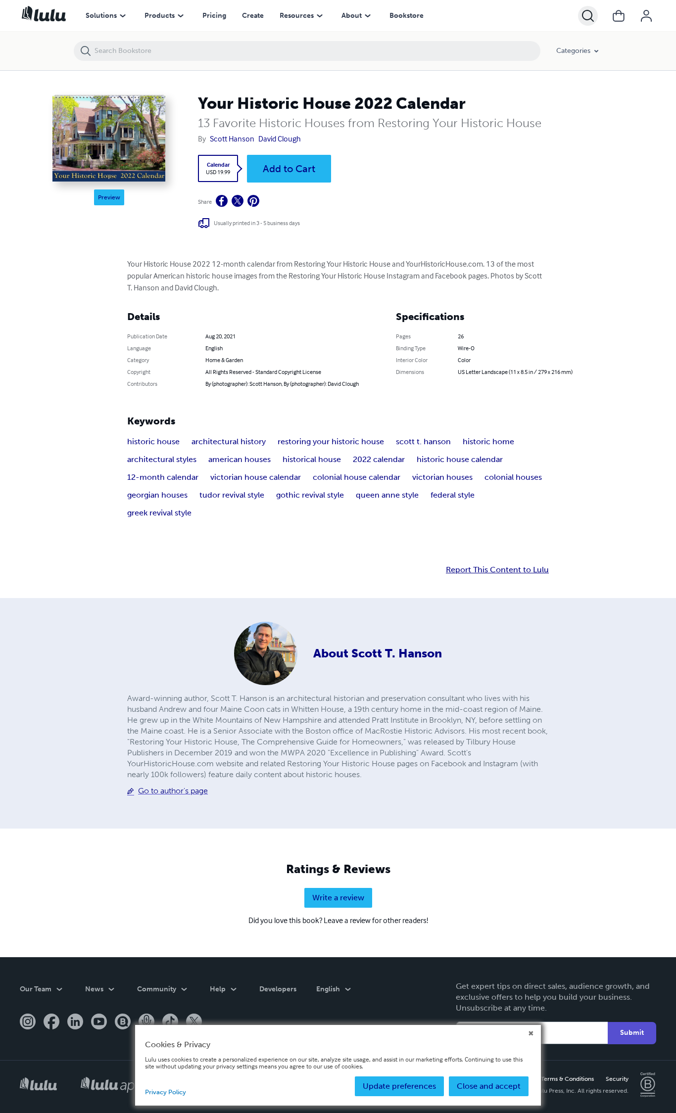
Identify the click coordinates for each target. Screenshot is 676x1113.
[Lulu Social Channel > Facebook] (51, 1022)
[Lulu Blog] (123, 1022)
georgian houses (157, 495)
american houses (239, 459)
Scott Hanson (232, 138)
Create (253, 15)
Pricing (214, 15)
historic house (153, 441)
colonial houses (513, 477)
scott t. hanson (423, 441)
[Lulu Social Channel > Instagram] (28, 1022)
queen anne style (387, 495)
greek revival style (159, 512)
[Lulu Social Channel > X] (194, 1022)
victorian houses (442, 477)
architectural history (229, 441)
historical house (312, 459)
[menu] (123, 16)
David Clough (279, 138)
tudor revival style (231, 495)
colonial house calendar (356, 477)
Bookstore (406, 15)
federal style (453, 495)
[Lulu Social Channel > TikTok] (170, 1022)
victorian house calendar (255, 477)
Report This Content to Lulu (497, 569)
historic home (488, 441)
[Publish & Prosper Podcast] (146, 1022)
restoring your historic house (331, 441)
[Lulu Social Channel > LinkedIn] (75, 1022)
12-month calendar (162, 477)
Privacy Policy (165, 1092)
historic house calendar (460, 459)
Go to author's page (173, 790)
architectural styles (161, 459)
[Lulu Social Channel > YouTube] (99, 1022)
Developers (277, 989)
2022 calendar (379, 459)
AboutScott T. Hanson (377, 653)
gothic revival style (310, 495)
